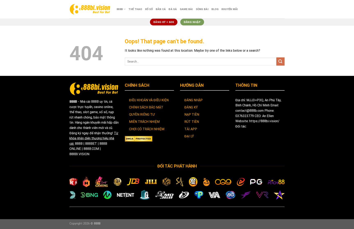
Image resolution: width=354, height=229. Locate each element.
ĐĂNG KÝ (191, 107)
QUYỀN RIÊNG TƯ (142, 114)
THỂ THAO (135, 9)
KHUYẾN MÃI (229, 9)
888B (120, 9)
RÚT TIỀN (191, 122)
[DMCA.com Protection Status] (138, 138)
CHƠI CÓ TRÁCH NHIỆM (146, 129)
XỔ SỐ (149, 9)
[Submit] (280, 61)
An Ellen (268, 116)
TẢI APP (190, 129)
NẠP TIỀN (191, 114)
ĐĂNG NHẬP (193, 100)
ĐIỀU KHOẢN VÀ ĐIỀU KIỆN (149, 100)
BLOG (215, 9)
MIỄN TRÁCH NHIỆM (144, 122)
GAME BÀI (186, 9)
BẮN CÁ (161, 9)
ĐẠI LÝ (189, 136)
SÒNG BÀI (202, 9)
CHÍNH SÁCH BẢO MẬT (146, 107)
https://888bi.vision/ (264, 121)
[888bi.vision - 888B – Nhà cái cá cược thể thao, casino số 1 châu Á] (89, 9)
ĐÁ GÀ (173, 9)
